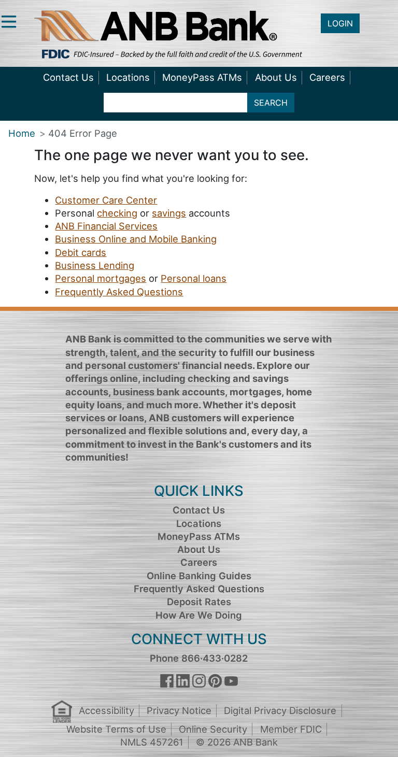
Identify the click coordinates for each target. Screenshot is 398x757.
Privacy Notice (179, 710)
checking (117, 213)
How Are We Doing (198, 615)
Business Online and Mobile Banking (136, 239)
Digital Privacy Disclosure (280, 710)
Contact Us (68, 77)
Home (21, 133)
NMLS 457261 (151, 742)
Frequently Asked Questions (119, 291)
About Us (276, 77)
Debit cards (80, 252)
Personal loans (193, 278)
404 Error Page (82, 133)
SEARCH (271, 102)
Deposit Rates (199, 601)
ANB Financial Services (106, 226)
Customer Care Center (106, 200)
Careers (327, 77)
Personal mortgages (100, 278)
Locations (128, 77)
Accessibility (106, 710)
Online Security (213, 729)
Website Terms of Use (116, 729)
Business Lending (94, 265)
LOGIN (340, 23)
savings (169, 213)
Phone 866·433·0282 (199, 658)
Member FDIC (291, 729)
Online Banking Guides (199, 575)
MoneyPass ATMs (202, 77)
